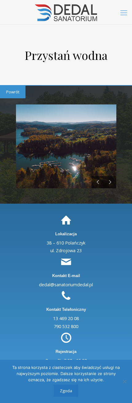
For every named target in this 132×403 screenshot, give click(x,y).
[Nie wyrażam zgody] (124, 381)
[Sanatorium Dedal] (66, 12)
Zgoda (66, 390)
